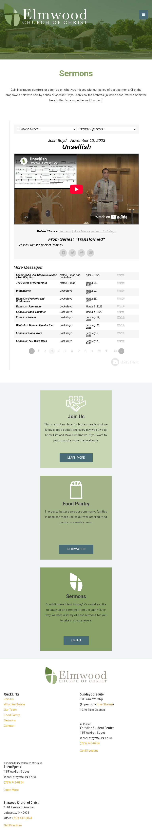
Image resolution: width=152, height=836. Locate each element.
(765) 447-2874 (22, 818)
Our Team (10, 710)
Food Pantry (12, 715)
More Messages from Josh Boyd (94, 231)
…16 (114, 351)
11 (105, 351)
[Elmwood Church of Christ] (45, 14)
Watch (120, 274)
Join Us (9, 699)
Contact (9, 726)
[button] (76, 457)
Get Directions (89, 750)
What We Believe (15, 704)
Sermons (65, 231)
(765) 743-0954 (90, 743)
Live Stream (105, 704)
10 (99, 351)
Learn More (11, 790)
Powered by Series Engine (124, 362)
